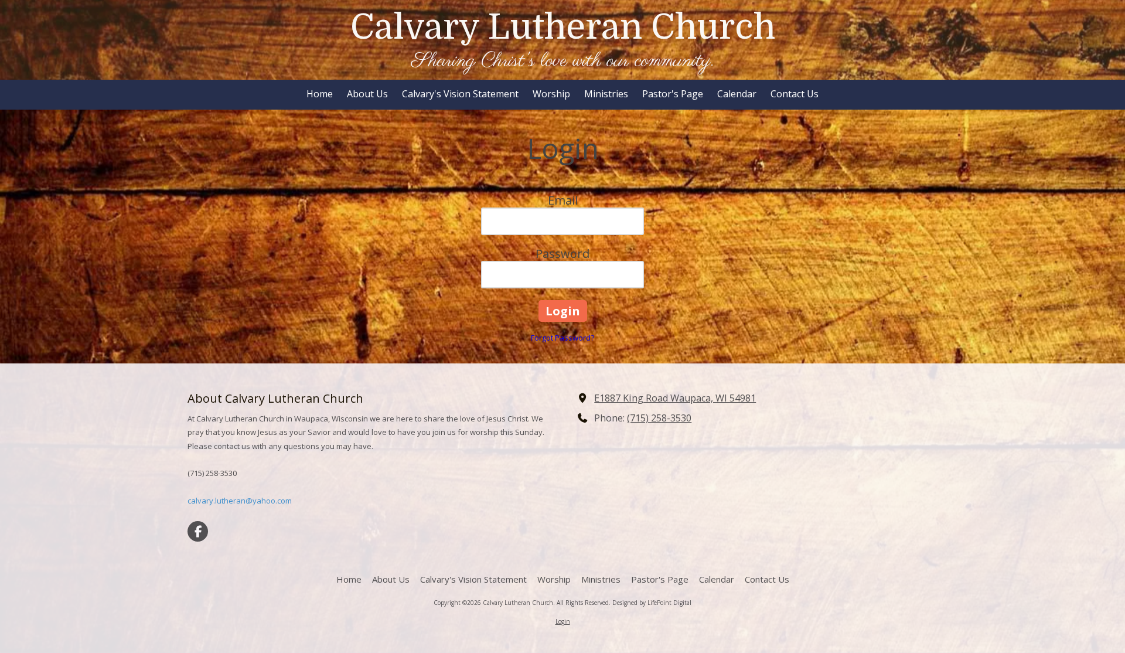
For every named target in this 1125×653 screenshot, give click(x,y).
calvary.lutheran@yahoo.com (240, 500)
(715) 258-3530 (659, 417)
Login (562, 621)
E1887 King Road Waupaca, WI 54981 (675, 398)
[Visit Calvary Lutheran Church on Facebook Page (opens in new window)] (198, 531)
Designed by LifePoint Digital (651, 602)
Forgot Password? (562, 337)
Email (563, 200)
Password (562, 253)
